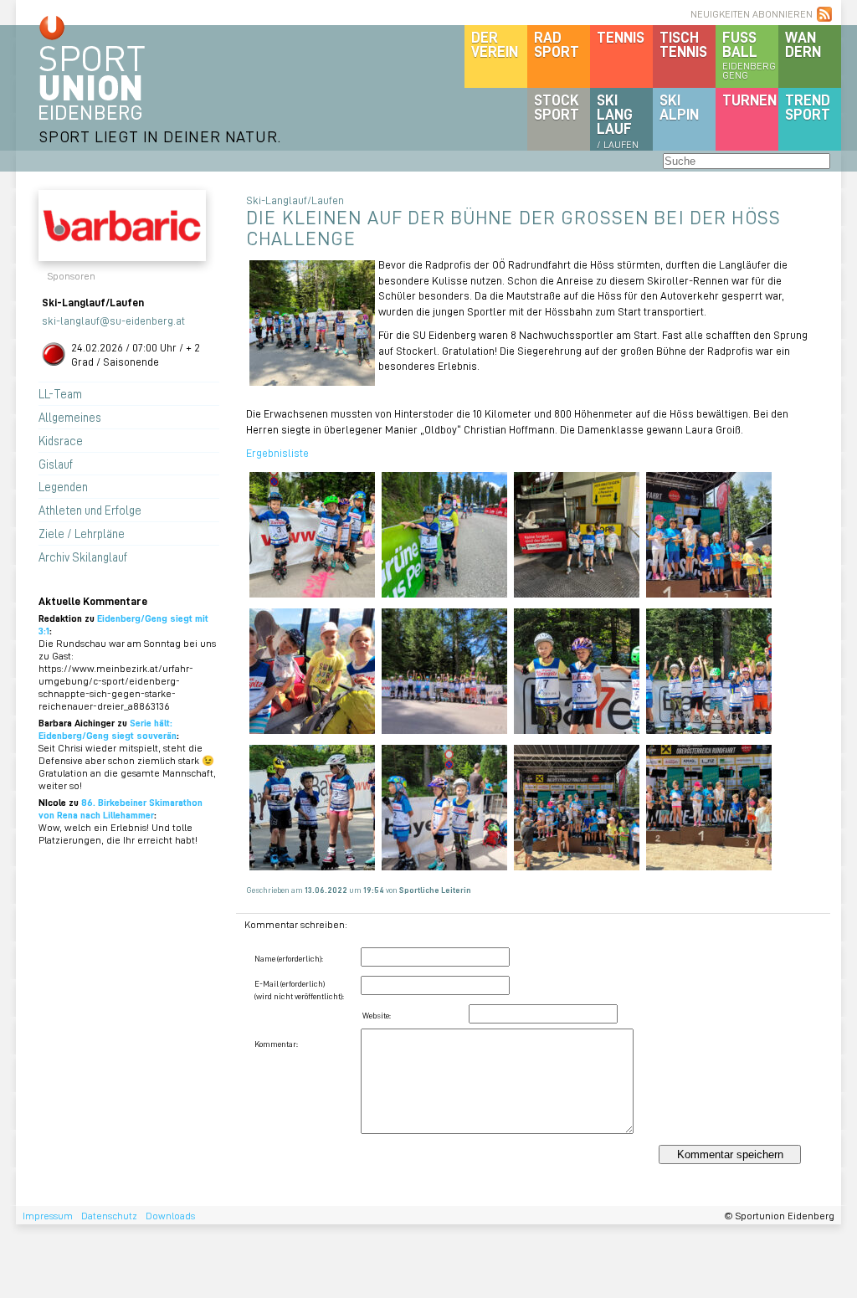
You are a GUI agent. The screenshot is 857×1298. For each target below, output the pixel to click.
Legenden (63, 486)
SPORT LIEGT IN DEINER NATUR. (159, 136)
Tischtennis (683, 44)
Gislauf (55, 463)
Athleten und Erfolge (89, 509)
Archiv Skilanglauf (82, 556)
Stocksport (556, 106)
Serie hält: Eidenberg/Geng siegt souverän (107, 728)
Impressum (48, 1215)
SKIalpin (679, 106)
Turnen (749, 99)
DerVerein (494, 44)
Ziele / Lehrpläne (81, 533)
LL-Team (60, 393)
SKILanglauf (618, 120)
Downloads (170, 1215)
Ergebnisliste (277, 452)
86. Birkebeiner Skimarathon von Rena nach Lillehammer (120, 808)
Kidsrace (60, 440)
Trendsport (807, 106)
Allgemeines (69, 416)
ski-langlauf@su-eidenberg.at (113, 320)
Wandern (803, 44)
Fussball (749, 54)
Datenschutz (109, 1215)
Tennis (620, 37)
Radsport (556, 44)
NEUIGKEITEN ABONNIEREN (751, 14)
